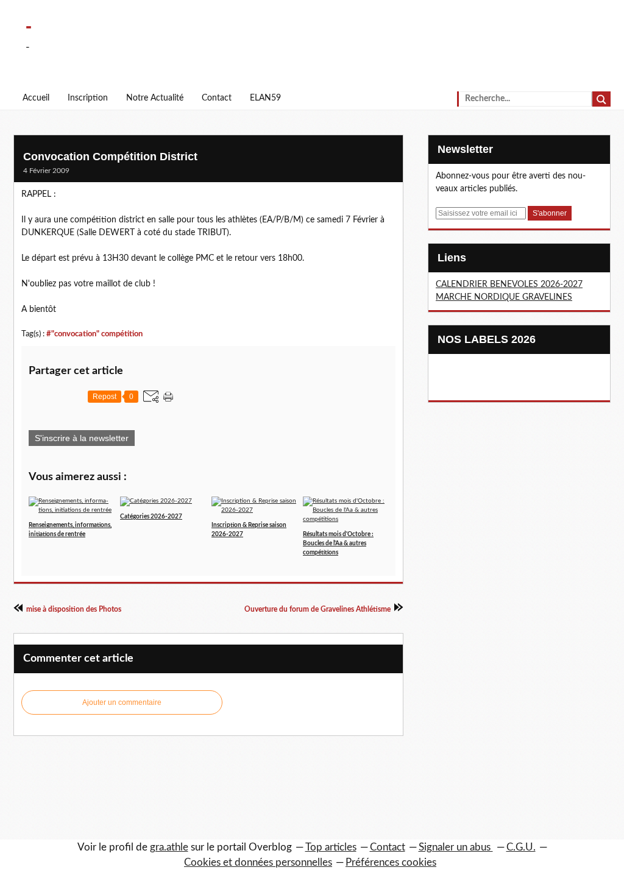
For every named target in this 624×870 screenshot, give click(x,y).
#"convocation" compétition (94, 334)
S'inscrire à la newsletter (82, 438)
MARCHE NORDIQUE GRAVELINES (504, 297)
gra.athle (169, 847)
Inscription (88, 98)
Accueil (36, 98)
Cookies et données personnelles (258, 862)
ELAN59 (265, 98)
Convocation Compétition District (110, 156)
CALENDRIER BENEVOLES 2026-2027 (509, 284)
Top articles (330, 847)
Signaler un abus (456, 847)
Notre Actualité (154, 98)
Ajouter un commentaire (121, 702)
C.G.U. (521, 847)
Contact (217, 98)
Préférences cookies (391, 862)
